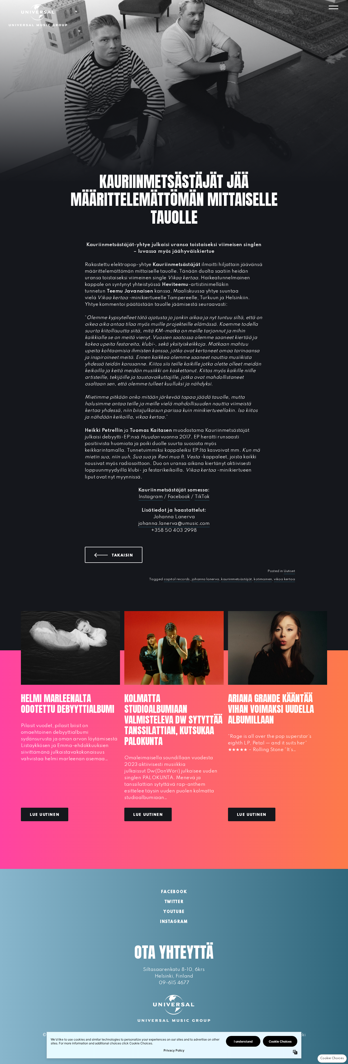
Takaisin (127, 555)
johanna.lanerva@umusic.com (174, 523)
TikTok (202, 496)
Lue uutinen (44, 815)
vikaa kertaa (284, 579)
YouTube (174, 912)
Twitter (174, 902)
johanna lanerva (205, 579)
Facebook (179, 496)
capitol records (177, 579)
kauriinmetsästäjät (236, 579)
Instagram (151, 496)
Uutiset (289, 571)
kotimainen (263, 579)
